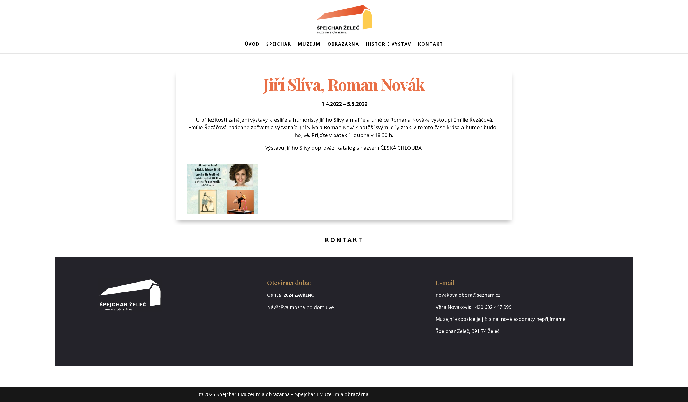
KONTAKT (430, 44)
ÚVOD (252, 44)
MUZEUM (309, 44)
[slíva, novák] (222, 214)
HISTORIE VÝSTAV (388, 44)
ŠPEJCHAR (278, 44)
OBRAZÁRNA (343, 44)
